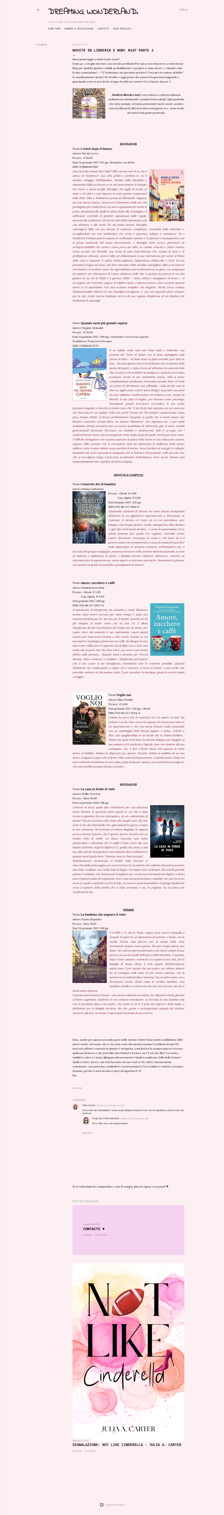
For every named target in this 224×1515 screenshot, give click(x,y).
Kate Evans (88, 1105)
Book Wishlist (122, 28)
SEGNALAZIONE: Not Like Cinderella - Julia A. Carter (126, 1445)
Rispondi (87, 1133)
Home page (54, 28)
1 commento (90, 1451)
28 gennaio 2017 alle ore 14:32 (110, 1105)
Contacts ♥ (94, 1229)
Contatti (103, 28)
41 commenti (100, 1235)
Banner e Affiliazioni (79, 28)
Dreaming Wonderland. (93, 12)
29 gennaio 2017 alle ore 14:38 (134, 1118)
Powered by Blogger (114, 1505)
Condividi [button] (41, 44)
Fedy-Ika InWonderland (105, 1118)
